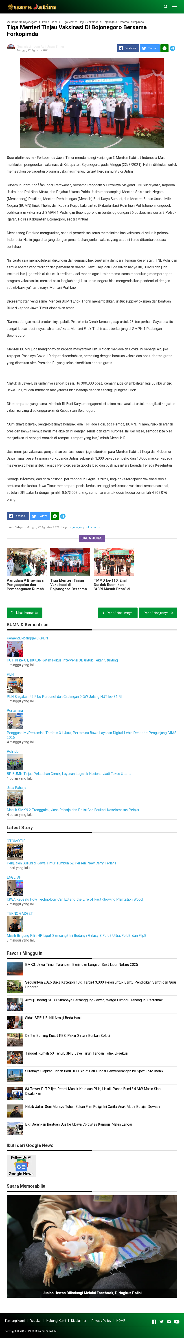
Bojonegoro (76, 527)
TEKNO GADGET (20, 913)
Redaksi (35, 1320)
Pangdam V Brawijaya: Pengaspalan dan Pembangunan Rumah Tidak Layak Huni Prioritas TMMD (25, 589)
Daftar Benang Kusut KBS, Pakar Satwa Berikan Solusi (67, 1035)
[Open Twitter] (161, 1321)
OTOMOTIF (16, 841)
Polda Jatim (92, 527)
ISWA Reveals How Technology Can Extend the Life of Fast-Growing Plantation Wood (75, 899)
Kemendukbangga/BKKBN (27, 638)
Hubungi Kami (56, 1320)
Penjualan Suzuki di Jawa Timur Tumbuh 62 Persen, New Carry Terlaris (61, 863)
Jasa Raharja (16, 788)
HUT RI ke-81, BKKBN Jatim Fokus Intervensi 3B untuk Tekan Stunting (62, 660)
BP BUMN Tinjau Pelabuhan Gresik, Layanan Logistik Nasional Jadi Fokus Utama (69, 774)
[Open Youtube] (177, 1321)
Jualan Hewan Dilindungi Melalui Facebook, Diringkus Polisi (92, 1293)
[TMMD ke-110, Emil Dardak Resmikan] (114, 562)
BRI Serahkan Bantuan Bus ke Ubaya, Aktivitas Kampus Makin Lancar (78, 1124)
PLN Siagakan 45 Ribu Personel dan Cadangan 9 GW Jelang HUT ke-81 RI (64, 697)
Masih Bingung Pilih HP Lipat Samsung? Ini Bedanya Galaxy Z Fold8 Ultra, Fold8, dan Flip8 (76, 935)
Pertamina (15, 710)
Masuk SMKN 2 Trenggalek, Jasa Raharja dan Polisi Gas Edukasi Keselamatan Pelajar (73, 810)
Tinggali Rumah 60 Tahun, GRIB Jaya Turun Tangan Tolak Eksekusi (76, 1053)
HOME (120, 1320)
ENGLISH (14, 877)
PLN (10, 674)
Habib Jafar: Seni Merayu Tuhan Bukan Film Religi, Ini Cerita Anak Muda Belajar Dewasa (92, 1106)
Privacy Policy (101, 1320)
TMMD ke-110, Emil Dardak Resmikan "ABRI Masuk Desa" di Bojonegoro (112, 586)
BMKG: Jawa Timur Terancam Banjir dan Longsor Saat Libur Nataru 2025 (81, 964)
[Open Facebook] (154, 1321)
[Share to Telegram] (173, 48)
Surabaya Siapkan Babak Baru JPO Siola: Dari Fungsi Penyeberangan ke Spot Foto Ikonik (94, 1071)
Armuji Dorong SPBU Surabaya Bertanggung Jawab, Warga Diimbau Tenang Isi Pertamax (94, 1000)
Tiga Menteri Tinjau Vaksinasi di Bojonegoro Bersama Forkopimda (68, 586)
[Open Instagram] (169, 1321)
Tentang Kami (14, 1320)
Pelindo (13, 751)
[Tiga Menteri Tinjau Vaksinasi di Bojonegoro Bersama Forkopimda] (70, 562)
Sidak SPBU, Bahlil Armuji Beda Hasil (53, 1018)
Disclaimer (78, 1320)
